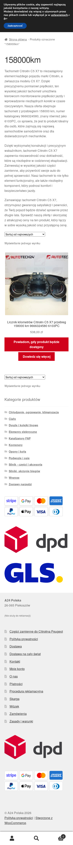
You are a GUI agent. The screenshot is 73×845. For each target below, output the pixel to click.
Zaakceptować (15, 25)
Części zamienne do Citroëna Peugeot (36, 631)
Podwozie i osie (19, 458)
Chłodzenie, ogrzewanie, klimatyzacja (34, 412)
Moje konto (17, 669)
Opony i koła (17, 451)
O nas (14, 676)
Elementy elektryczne (23, 432)
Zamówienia (18, 713)
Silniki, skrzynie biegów (24, 471)
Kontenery (16, 445)
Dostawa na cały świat (25, 654)
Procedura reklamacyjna (26, 691)
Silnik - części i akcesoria (25, 464)
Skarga (14, 699)
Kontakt (15, 661)
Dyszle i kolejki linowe (23, 425)
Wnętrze (14, 478)
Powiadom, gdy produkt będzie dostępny (36, 344)
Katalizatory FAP (20, 438)
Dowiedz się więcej (36, 356)
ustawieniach (59, 15)
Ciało (12, 419)
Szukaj (36, 838)
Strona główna (18, 39)
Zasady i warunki (21, 721)
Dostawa (16, 646)
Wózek (14, 706)
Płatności (16, 684)
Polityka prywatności (24, 639)
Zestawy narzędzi (20, 484)
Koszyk (56, 835)
